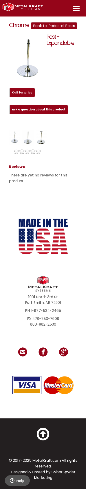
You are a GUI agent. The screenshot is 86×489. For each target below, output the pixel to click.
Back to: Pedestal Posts (54, 25)
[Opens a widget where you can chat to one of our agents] (17, 481)
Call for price (22, 92)
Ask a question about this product (38, 109)
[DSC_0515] (27, 58)
